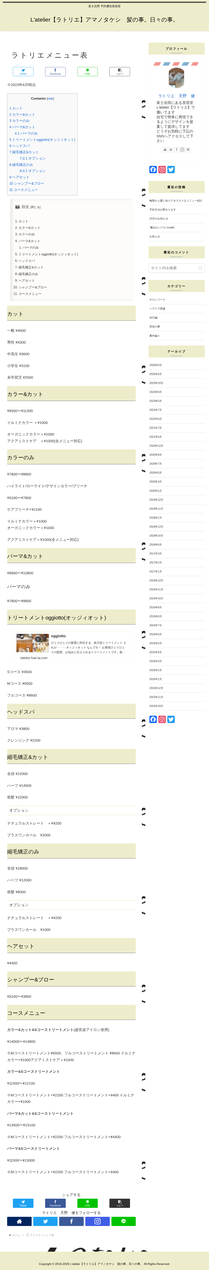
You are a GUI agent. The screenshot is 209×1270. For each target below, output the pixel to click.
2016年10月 (156, 598)
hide (50, 98)
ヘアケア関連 (157, 308)
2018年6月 (155, 544)
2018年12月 (156, 526)
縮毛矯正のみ (21, 165)
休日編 (153, 317)
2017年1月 (155, 571)
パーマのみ (26, 133)
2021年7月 (155, 427)
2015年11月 (156, 697)
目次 (25, 207)
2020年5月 (155, 472)
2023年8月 (155, 392)
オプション (33, 158)
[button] (119, 71)
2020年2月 (155, 490)
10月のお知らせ (158, 218)
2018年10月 (156, 535)
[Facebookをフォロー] (71, 1221)
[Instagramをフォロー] (97, 1221)
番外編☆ (154, 335)
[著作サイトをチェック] (19, 1221)
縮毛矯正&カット (24, 152)
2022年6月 (155, 418)
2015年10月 (156, 706)
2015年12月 (156, 688)
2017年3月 (155, 553)
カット (16, 108)
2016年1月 (155, 679)
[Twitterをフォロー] (45, 1221)
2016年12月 (156, 580)
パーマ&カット (22, 127)
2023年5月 (155, 400)
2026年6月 (155, 365)
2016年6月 (155, 634)
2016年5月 (155, 643)
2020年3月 (155, 481)
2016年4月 (155, 652)
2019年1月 (155, 517)
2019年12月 (156, 499)
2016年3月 (155, 661)
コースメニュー (23, 190)
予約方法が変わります (162, 209)
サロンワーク (157, 299)
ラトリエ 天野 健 (176, 96)
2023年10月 (156, 383)
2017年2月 (155, 562)
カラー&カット (22, 115)
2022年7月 (155, 409)
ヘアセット (19, 177)
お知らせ (154, 236)
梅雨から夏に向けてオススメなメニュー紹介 (175, 200)
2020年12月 (156, 445)
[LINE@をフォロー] (123, 1221)
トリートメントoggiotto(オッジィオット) (42, 140)
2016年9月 (155, 607)
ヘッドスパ (19, 146)
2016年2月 (155, 670)
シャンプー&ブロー (26, 183)
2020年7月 (155, 463)
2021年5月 (155, 436)
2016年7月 (155, 625)
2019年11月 (156, 508)
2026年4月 (155, 374)
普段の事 (154, 326)
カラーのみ (19, 121)
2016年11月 (156, 589)
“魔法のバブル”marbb (161, 227)
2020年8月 (155, 454)
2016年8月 (155, 616)
